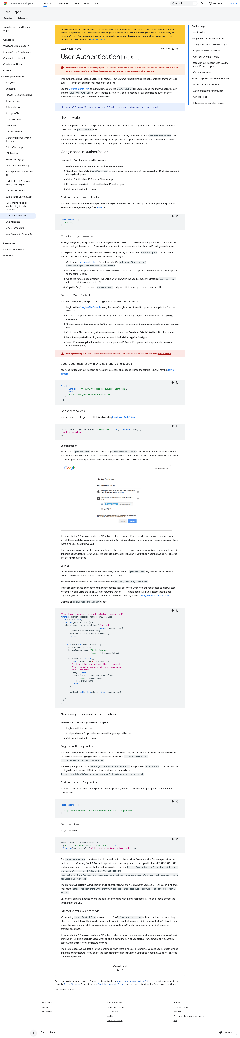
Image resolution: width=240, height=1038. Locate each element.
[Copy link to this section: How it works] (83, 117)
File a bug (45, 1007)
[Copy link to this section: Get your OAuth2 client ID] (96, 295)
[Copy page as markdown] (132, 57)
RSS (175, 1020)
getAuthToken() (164, 353)
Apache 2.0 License (72, 984)
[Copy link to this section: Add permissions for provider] (101, 782)
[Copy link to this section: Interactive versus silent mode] (102, 911)
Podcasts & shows (114, 1020)
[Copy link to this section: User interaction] (80, 446)
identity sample (152, 107)
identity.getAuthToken (123, 417)
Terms (43, 1032)
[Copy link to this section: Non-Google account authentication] (118, 714)
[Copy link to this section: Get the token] (81, 824)
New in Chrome (91, 3)
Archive (110, 1016)
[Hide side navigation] (33, 1033)
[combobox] (184, 3)
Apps (17, 12)
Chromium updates (115, 1007)
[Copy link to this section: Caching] (72, 566)
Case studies (63, 3)
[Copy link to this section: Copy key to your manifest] (97, 236)
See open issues (47, 1011)
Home (63, 48)
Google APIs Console (90, 307)
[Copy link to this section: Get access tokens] (87, 411)
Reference (23, 18)
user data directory (87, 262)
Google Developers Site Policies (111, 984)
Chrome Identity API (79, 89)
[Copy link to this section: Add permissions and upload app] (105, 197)
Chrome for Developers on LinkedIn (189, 1016)
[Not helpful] (177, 49)
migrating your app (98, 39)
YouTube (177, 1011)
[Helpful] (173, 49)
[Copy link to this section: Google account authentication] (111, 152)
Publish (100, 207)
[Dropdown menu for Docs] (51, 3)
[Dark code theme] (172, 216)
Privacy (52, 1032)
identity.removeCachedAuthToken (156, 595)
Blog (77, 3)
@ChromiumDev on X (183, 1007)
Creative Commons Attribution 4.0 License (135, 981)
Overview (8, 18)
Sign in (233, 3)
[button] (18, 70)
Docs (45, 3)
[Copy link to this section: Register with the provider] (97, 746)
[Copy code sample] (177, 216)
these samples (124, 107)
